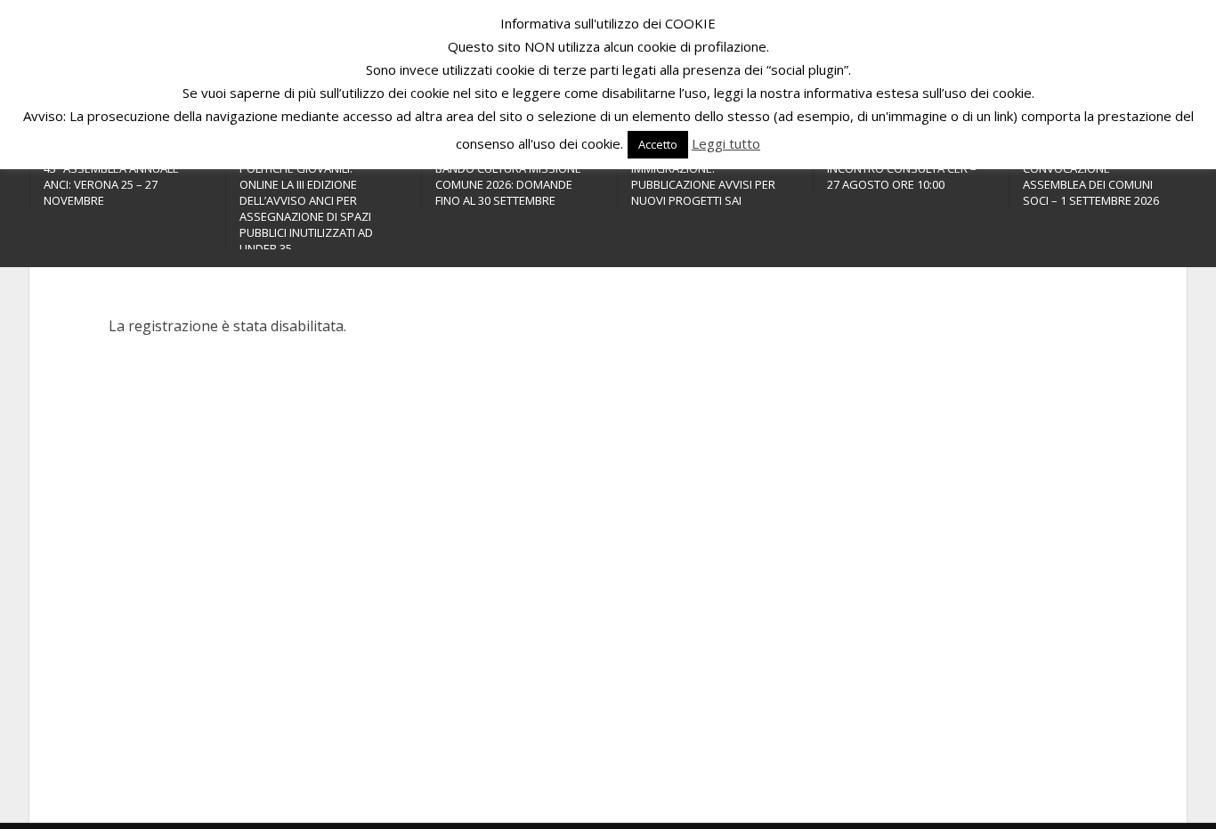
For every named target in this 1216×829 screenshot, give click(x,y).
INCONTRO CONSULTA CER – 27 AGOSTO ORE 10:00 (902, 176)
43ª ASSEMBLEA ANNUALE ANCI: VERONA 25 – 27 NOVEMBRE (111, 184)
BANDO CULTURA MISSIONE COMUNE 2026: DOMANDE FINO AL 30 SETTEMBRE (508, 184)
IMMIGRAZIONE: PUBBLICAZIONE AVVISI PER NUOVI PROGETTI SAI (703, 184)
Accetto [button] (657, 144)
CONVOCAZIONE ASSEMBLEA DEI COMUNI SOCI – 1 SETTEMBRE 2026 (1091, 184)
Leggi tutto (726, 143)
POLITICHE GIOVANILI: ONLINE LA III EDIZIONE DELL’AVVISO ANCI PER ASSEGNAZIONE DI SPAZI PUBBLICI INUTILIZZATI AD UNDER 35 (306, 208)
